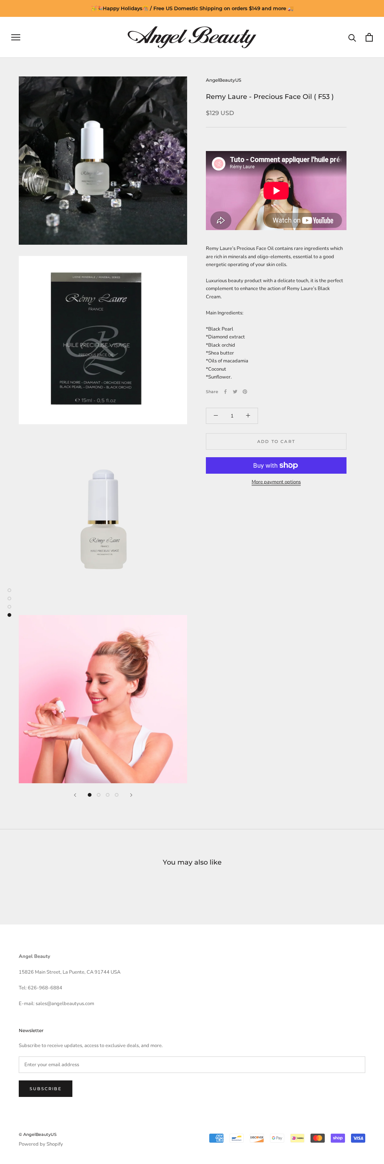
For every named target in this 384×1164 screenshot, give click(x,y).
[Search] (352, 37)
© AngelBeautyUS (38, 1134)
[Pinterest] (245, 391)
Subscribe (46, 1088)
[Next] (131, 795)
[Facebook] (225, 391)
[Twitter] (235, 391)
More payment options (276, 482)
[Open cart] (369, 37)
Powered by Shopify (41, 1144)
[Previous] (75, 795)
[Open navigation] (15, 37)
